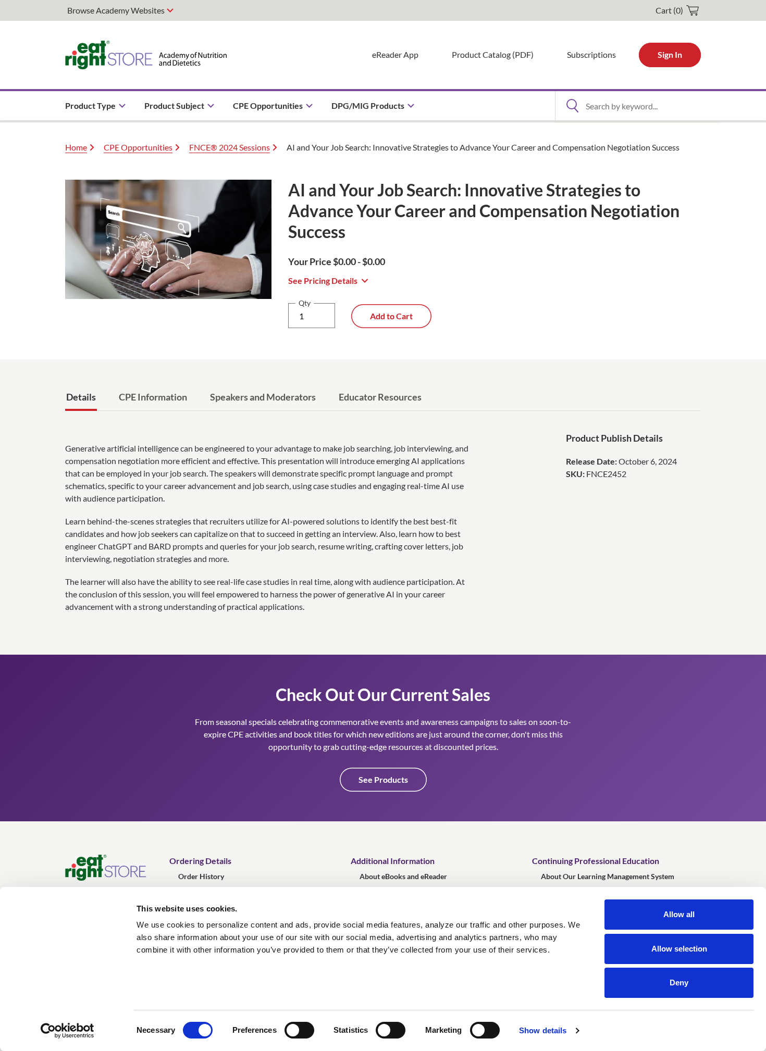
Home (76, 147)
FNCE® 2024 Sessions (229, 147)
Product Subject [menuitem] (174, 105)
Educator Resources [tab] (380, 397)
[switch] (299, 1030)
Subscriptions (591, 54)
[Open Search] (572, 105)
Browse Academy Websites (116, 10)
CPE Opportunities (138, 147)
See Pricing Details (322, 280)
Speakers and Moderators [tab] (263, 397)
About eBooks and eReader (403, 876)
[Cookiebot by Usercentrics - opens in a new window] (67, 1031)
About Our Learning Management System (607, 876)
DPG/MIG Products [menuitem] (367, 105)
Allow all (679, 914)
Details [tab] (81, 397)
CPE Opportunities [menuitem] (268, 105)
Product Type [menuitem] (90, 105)
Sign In (670, 54)
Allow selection (679, 948)
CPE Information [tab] (153, 397)
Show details (542, 1030)
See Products (383, 779)
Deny (679, 982)
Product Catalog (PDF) (493, 54)
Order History (201, 876)
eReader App (395, 54)
